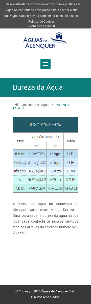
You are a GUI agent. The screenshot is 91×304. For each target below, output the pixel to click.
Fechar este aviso (40, 26)
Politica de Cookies (41, 21)
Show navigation (45, 64)
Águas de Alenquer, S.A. (58, 291)
